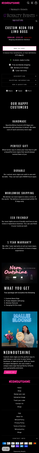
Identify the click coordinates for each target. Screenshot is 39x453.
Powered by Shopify (19, 451)
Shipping (12, 39)
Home (19, 387)
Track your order (19, 400)
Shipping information (19, 80)
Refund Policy (19, 419)
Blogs (19, 407)
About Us (10, 372)
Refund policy (19, 429)
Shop (19, 391)
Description (19, 76)
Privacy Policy (20, 423)
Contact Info (19, 438)
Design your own (19, 394)
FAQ (19, 413)
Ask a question (19, 84)
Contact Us (19, 403)
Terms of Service (19, 426)
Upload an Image (19, 397)
